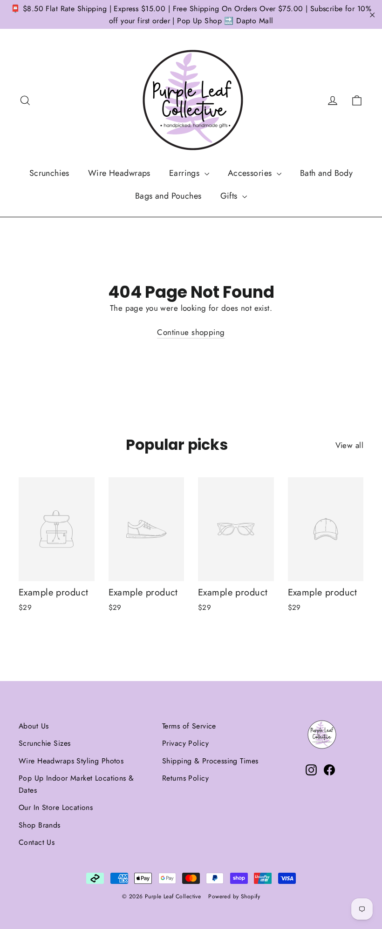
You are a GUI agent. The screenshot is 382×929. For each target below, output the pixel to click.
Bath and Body (326, 173)
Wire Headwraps (119, 173)
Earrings (185, 173)
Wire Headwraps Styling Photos (71, 760)
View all (349, 445)
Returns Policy (185, 778)
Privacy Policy (185, 743)
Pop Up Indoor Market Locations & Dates (76, 784)
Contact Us (37, 842)
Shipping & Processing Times (210, 760)
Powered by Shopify (234, 896)
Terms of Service (189, 726)
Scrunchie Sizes (44, 743)
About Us (33, 726)
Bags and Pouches (168, 196)
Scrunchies (49, 173)
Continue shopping (191, 332)
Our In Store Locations (56, 807)
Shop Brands (40, 825)
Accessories (251, 173)
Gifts (230, 196)
